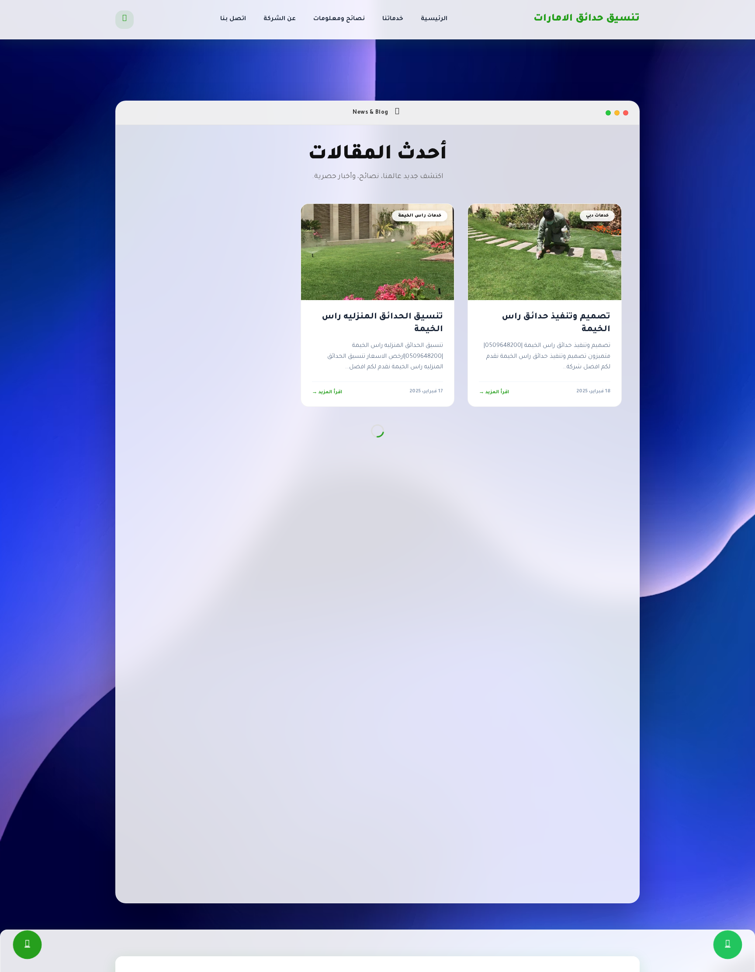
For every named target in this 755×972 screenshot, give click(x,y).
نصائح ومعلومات (339, 19)
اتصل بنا (233, 19)
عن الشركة (279, 19)
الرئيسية (434, 19)
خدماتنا (392, 19)
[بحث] (124, 19)
